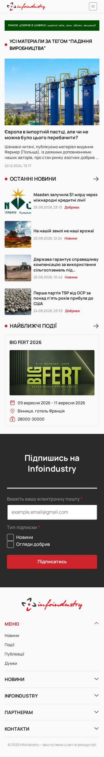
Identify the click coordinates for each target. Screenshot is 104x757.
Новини (12, 635)
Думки (11, 663)
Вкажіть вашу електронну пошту (43, 499)
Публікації (14, 654)
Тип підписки (22, 527)
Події (9, 644)
